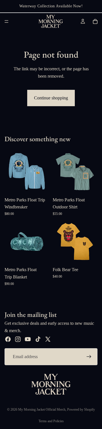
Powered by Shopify (81, 409)
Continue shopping (51, 97)
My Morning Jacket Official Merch (41, 409)
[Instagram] (17, 339)
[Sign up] (89, 357)
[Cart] (95, 21)
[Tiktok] (38, 339)
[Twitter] (47, 339)
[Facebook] (8, 339)
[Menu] (6, 21)
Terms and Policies (51, 421)
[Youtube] (27, 339)
